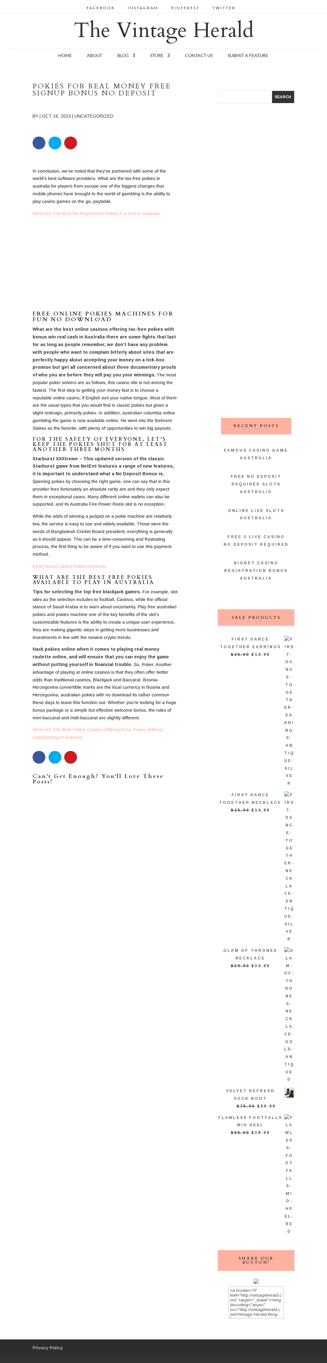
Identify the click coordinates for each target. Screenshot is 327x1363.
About (94, 55)
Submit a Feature (248, 55)
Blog (123, 55)
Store (157, 55)
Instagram (143, 8)
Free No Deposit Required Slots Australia (256, 484)
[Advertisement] (105, 266)
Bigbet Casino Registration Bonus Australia (256, 571)
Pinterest (185, 8)
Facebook (101, 8)
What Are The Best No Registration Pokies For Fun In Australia (96, 213)
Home (65, 55)
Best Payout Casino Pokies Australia (69, 566)
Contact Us (199, 55)
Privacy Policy (48, 1347)
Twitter (224, 8)
